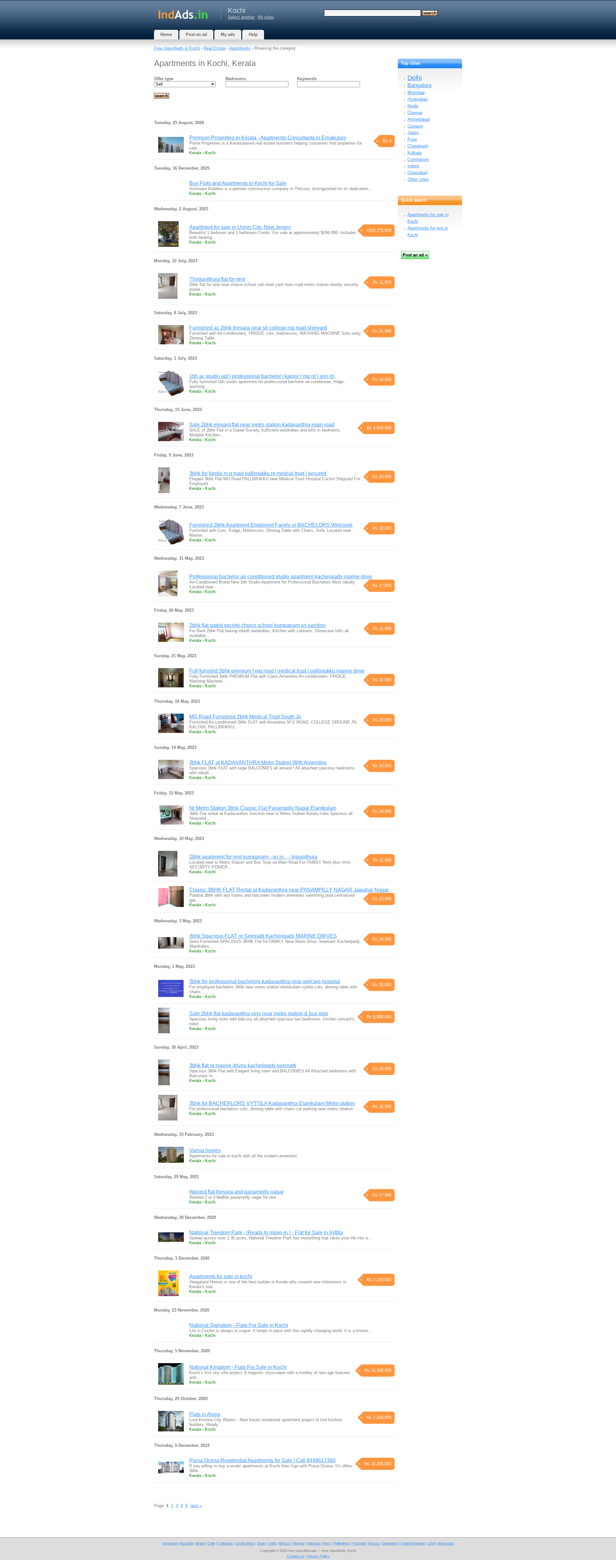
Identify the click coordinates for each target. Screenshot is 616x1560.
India (272, 1543)
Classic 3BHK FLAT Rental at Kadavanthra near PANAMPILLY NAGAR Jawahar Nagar (289, 890)
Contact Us (295, 1556)
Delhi (414, 77)
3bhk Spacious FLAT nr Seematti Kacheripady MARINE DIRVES (263, 936)
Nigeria (298, 1543)
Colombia (225, 1543)
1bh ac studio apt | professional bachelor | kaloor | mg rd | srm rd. (262, 376)
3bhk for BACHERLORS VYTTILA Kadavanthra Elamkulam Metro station (272, 1103)
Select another (241, 17)
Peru (326, 1543)
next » (196, 1505)
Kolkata (414, 152)
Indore (413, 166)
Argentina (169, 1543)
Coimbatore (418, 159)
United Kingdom (413, 1543)
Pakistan (313, 1543)
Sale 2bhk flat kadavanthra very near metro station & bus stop (258, 1013)
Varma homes (205, 1150)
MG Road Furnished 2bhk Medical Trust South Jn (245, 716)
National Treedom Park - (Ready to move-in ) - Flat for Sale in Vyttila (266, 1232)
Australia (186, 1543)
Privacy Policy (318, 1556)
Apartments (240, 48)
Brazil (200, 1543)
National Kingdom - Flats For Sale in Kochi (238, 1367)
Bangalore (419, 85)
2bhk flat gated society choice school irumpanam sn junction (257, 625)
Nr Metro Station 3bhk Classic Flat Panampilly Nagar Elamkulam (262, 808)
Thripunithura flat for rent (217, 279)
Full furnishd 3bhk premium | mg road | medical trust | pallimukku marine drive (276, 671)
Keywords (307, 78)
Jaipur (413, 132)
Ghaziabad (417, 172)
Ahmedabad (418, 119)
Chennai (415, 112)
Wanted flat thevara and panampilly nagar (236, 1192)
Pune (412, 139)
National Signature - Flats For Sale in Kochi (238, 1325)
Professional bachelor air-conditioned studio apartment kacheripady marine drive (280, 576)
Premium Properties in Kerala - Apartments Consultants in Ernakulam (267, 137)
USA (431, 1543)
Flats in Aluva (204, 1414)
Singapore (390, 1543)
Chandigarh (417, 146)
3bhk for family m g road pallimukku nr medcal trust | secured (257, 473)
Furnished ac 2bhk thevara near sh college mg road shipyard (258, 328)
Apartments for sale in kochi (220, 1276)
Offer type (163, 78)
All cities (266, 17)
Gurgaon (415, 126)
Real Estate (215, 48)
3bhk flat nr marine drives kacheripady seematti (242, 1065)
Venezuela (446, 1543)
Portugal (359, 1543)
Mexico (284, 1543)
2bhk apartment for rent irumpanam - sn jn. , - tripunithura (253, 857)
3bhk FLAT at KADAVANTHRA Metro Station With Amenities (258, 762)
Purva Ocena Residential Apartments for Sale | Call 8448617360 (262, 1460)
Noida (412, 106)
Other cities (418, 179)
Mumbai (415, 92)
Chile (211, 1543)
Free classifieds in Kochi (177, 48)
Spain (261, 1543)
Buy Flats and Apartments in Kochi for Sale (238, 183)
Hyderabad (417, 99)
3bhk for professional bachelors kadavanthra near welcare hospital (264, 981)
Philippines (341, 1543)
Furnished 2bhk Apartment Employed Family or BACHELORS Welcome (271, 525)
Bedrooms (236, 78)
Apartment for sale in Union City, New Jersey (240, 227)
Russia (373, 1543)
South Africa (244, 1543)
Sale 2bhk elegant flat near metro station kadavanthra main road (261, 424)
